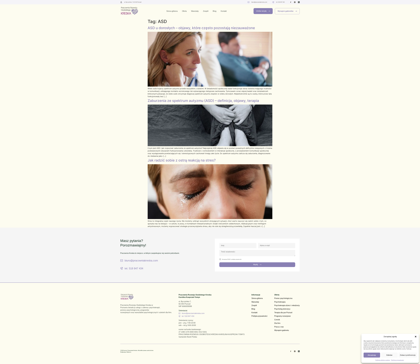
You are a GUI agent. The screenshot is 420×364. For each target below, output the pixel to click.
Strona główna (172, 11)
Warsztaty (195, 11)
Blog (214, 11)
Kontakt (224, 11)
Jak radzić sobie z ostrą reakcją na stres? (182, 160)
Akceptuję (372, 355)
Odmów (389, 355)
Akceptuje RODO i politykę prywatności (232, 259)
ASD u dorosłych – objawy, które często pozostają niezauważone (201, 28)
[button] (416, 337)
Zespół (205, 11)
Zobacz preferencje (408, 355)
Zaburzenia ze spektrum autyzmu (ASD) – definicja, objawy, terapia (203, 101)
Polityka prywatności (397, 360)
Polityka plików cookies (382, 360)
